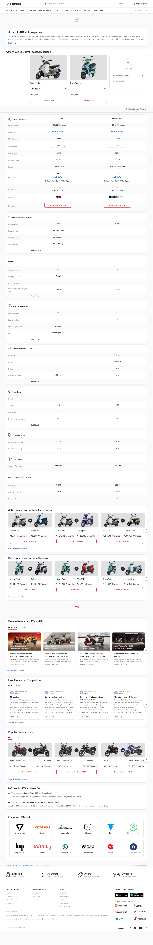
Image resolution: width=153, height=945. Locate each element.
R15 (47, 915)
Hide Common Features (137, 109)
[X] (135, 928)
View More (35, 250)
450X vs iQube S (76, 541)
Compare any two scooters (17, 549)
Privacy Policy (11, 903)
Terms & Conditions (12, 900)
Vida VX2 (81, 579)
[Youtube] (140, 928)
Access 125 (53, 915)
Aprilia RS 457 (21, 919)
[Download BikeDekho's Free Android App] (136, 894)
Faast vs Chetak (30, 589)
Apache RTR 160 (11, 919)
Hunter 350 (9, 915)
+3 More (122, 197)
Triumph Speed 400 (90, 915)
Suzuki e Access (130, 531)
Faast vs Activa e (122, 589)
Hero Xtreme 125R (102, 915)
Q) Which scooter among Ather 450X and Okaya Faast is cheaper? (34, 802)
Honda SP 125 (40, 915)
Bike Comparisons (21, 779)
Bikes (10, 737)
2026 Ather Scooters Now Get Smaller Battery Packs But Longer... (93, 655)
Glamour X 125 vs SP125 (76, 772)
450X (10, 685)
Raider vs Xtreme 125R (123, 772)
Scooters (19, 737)
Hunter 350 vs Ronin (30, 772)
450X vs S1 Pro (30, 541)
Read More (12, 43)
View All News (19, 671)
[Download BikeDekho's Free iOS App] (121, 894)
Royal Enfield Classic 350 (21, 915)
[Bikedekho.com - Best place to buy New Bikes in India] (13, 3)
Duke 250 (30, 919)
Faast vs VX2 (76, 589)
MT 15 (32, 915)
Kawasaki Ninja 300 (40, 919)
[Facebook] (130, 928)
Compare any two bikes (16, 597)
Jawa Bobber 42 (52, 919)
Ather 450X (34, 83)
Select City (141, 10)
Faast (18, 685)
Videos (23, 627)
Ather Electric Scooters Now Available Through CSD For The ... (22, 655)
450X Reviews (20, 722)
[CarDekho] (121, 905)
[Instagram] (146, 928)
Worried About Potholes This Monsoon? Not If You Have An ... (57, 655)
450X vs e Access (123, 541)
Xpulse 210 (69, 915)
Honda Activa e (129, 579)
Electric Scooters (58, 132)
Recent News (12, 627)
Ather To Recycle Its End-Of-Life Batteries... (126, 655)
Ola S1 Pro (35, 531)
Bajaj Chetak (36, 579)
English (121, 3)
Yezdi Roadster (78, 915)
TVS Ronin (61, 915)
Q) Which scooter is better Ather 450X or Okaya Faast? (30, 793)
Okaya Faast (74, 83)
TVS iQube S (82, 531)
